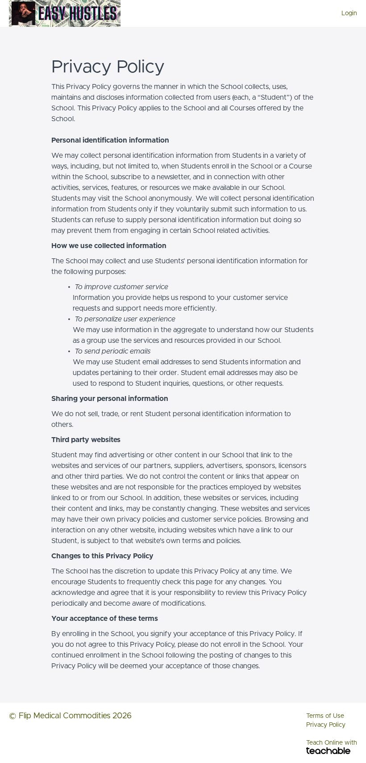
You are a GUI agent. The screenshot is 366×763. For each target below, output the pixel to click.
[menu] (345, 13)
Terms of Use (325, 716)
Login (349, 13)
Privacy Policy (325, 725)
